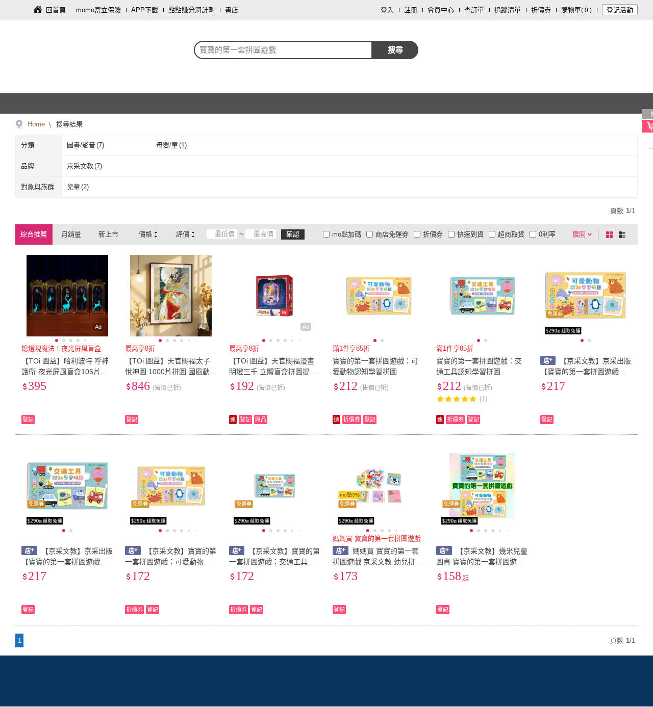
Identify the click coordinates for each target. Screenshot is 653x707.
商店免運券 (392, 234)
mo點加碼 (346, 234)
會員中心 (441, 10)
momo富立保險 (98, 10)
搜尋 (395, 49)
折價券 (541, 10)
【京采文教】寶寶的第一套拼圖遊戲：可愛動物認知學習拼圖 (170, 562)
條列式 (624, 234)
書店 (231, 10)
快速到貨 (470, 234)
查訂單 (474, 10)
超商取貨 (511, 234)
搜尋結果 (68, 124)
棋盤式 (611, 234)
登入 (387, 10)
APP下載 (144, 10)
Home (36, 124)
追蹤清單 (507, 10)
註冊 (410, 10)
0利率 (547, 234)
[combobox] (283, 50)
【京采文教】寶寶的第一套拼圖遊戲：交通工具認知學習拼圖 (274, 562)
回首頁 (56, 10)
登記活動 (620, 10)
